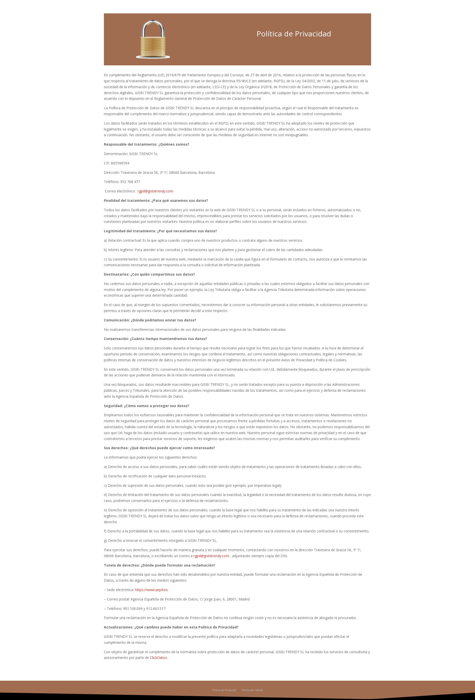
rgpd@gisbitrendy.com (155, 191)
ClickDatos (158, 657)
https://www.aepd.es (151, 589)
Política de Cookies (252, 690)
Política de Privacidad (224, 690)
